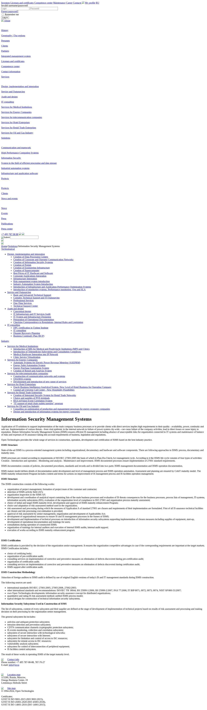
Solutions (5, 138)
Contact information (10, 71)
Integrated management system (16, 56)
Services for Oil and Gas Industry (17, 132)
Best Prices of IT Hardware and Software (33, 273)
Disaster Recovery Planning (26, 333)
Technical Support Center (25, 306)
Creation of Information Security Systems (33, 262)
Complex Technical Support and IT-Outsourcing (36, 297)
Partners (5, 51)
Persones (5, 40)
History (4, 30)
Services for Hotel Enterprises (15, 122)
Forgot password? (9, 11)
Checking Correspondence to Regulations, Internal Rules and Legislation (48, 322)
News (4, 208)
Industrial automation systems (15, 168)
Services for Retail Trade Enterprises (18, 127)
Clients (4, 46)
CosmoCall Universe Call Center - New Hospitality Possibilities (43, 390)
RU (97, 3)
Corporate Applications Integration (29, 276)
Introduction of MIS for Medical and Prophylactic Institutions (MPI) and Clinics (51, 349)
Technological (8, 249)
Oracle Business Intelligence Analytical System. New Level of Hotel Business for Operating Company (62, 387)
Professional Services (23, 300)
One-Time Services (22, 303)
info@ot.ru (14, 665)
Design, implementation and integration (20, 86)
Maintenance (59, 3)
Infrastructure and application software (19, 173)
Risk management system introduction (31, 281)
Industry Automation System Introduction (33, 284)
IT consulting (7, 102)
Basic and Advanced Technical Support (32, 295)
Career (69, 3)
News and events (9, 198)
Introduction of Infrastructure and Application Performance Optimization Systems (52, 287)
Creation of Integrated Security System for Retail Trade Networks (44, 395)
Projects (5, 178)
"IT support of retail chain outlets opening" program (38, 403)
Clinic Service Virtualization (26, 357)
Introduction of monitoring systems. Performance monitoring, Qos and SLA (49, 289)
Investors (5, 3)
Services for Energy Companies (16, 112)
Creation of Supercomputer (26, 270)
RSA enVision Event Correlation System (32, 400)
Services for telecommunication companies (21, 117)
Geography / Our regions (13, 35)
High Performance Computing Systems (20, 152)
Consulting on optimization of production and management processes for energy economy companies (61, 409)
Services (5, 76)
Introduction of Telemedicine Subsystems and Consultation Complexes (47, 351)
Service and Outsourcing (13, 91)
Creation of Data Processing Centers (30, 257)
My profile (90, 3)
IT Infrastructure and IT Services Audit (31, 314)
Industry (5, 341)
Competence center (43, 3)
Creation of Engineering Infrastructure (31, 267)
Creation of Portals (22, 265)
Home (4, 246)
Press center (7, 229)
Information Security (11, 158)
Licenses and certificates (22, 3)
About (7, 20)
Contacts (77, 3)
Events (4, 213)
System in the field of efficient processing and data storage (29, 163)
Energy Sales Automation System (29, 365)
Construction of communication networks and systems (39, 376)
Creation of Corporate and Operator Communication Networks (43, 259)
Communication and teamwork (16, 147)
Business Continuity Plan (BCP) (28, 336)
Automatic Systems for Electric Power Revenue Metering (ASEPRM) (46, 362)
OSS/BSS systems (22, 379)
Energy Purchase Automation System (31, 368)
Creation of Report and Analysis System (32, 370)
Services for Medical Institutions (16, 107)
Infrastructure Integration (25, 278)
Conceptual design (22, 311)
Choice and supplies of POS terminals (31, 398)
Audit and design (9, 96)
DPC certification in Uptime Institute (30, 327)
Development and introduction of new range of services (39, 381)
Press (3, 218)
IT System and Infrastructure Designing (32, 317)
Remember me (12, 14)
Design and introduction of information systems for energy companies (46, 411)
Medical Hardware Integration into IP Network (35, 354)
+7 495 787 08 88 (9, 234)
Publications (7, 223)
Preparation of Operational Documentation (33, 319)
